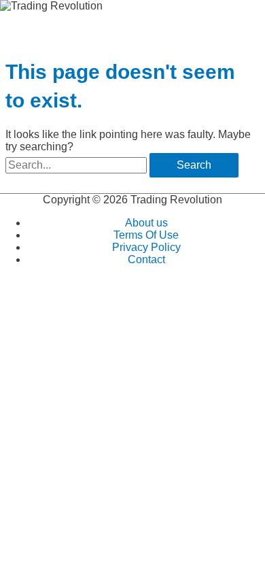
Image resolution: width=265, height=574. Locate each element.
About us (146, 223)
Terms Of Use (146, 235)
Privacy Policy (146, 247)
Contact (146, 259)
